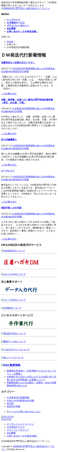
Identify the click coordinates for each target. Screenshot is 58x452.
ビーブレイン (8, 171)
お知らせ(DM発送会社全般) (20, 400)
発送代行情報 (22, 71)
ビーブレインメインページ (20, 424)
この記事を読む (9, 94)
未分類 (12, 71)
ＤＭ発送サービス (16, 427)
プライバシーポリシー (18, 430)
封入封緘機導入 (9, 139)
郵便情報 (15, 365)
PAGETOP (6, 419)
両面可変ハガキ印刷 (11, 208)
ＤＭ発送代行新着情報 (23, 68)
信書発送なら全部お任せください (18, 62)
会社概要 (11, 433)
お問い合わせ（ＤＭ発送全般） (22, 436)
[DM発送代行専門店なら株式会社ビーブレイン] (25, 8)
